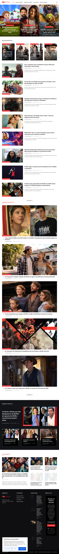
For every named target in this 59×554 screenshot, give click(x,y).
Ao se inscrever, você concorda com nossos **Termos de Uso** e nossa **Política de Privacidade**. (51, 531)
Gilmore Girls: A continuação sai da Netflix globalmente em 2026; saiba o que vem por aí (48, 440)
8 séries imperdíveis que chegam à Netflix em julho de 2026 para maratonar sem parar (28, 314)
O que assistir (36, 2)
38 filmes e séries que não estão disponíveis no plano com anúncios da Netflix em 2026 (51, 468)
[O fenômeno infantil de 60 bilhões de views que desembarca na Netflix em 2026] (10, 20)
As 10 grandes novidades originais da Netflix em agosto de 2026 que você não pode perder (30, 276)
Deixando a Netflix (43, 2)
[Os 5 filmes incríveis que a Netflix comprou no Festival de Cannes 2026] (37, 477)
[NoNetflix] (6, 2)
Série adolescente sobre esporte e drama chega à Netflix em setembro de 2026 (22, 53)
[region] (15, 544)
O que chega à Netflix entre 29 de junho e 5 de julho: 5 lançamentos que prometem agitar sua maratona (31, 238)
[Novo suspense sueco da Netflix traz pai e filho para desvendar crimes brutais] (12, 71)
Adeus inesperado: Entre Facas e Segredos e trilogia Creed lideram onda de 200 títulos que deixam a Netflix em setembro (39, 526)
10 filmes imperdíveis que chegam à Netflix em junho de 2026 (51, 484)
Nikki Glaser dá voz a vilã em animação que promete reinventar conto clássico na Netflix (39, 133)
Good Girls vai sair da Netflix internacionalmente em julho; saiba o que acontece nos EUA (29, 440)
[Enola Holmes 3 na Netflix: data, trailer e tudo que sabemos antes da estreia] (12, 122)
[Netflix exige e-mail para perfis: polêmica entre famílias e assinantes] (12, 173)
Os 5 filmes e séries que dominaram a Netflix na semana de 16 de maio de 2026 (26, 388)
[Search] (56, 2)
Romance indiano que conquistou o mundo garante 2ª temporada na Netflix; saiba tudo (29, 30)
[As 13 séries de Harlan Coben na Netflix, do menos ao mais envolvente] (37, 461)
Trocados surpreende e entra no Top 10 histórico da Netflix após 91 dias (49, 30)
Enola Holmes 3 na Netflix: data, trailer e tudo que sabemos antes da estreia (38, 116)
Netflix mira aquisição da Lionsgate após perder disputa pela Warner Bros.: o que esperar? (39, 499)
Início (13, 2)
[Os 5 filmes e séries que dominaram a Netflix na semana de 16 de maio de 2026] (29, 371)
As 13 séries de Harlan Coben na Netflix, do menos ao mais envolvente (36, 468)
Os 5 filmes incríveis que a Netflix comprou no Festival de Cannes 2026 (36, 484)
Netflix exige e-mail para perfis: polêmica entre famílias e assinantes (40, 167)
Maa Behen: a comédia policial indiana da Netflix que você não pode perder (39, 512)
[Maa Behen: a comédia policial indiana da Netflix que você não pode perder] (33, 509)
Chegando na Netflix (28, 2)
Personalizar (7, 548)
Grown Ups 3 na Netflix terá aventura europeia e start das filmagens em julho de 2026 (39, 82)
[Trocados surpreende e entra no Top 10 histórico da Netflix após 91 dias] (49, 20)
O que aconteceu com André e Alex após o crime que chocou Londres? (8, 54)
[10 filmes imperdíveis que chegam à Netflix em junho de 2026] (51, 477)
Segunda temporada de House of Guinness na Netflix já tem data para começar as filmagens (40, 99)
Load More (29, 200)
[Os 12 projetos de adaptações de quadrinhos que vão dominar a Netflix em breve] (29, 333)
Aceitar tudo (22, 548)
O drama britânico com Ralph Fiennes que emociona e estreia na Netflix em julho (50, 53)
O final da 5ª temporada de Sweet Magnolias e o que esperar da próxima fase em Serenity (36, 52)
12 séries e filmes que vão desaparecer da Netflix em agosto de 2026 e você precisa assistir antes (11, 416)
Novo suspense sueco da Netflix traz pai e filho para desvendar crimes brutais (39, 65)
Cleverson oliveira (6, 34)
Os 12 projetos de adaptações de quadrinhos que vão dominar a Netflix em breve (27, 351)
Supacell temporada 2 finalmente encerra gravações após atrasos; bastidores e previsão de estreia (39, 150)
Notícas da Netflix (19, 2)
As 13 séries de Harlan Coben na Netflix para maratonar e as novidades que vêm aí (15, 476)
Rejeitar (15, 548)
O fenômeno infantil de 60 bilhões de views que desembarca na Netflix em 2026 (10, 30)
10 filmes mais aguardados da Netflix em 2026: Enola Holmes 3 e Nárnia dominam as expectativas (39, 184)
